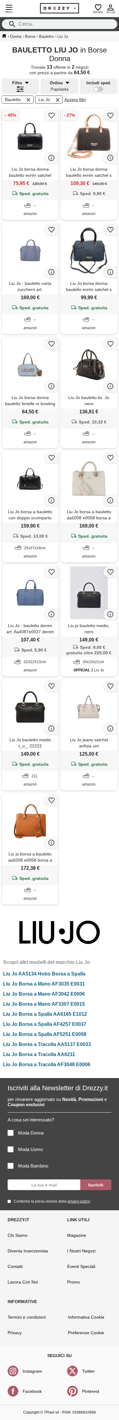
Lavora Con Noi (23, 1282)
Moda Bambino (33, 1165)
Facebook (32, 1391)
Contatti (15, 1266)
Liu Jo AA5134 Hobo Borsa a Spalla (44, 973)
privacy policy (78, 1201)
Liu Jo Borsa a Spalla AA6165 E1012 (45, 1014)
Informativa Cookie (86, 1317)
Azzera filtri (75, 99)
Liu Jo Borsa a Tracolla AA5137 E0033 (47, 1044)
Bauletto (13, 99)
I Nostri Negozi (81, 1250)
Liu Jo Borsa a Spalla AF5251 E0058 (44, 1034)
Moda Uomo (30, 1149)
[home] (4, 36)
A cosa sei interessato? (31, 1119)
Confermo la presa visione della (52, 1201)
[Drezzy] (59, 8)
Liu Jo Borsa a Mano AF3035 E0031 (44, 983)
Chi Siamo (17, 1235)
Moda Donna (31, 1132)
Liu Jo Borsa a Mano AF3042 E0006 (44, 994)
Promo (73, 1282)
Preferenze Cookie (86, 1332)
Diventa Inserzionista (28, 1250)
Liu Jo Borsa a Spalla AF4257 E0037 (44, 1024)
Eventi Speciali (81, 1266)
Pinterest (90, 1391)
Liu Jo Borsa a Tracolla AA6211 (39, 1054)
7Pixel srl (51, 1412)
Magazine (76, 1235)
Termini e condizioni (27, 1317)
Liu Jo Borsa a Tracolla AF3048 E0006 (46, 1064)
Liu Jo (44, 99)
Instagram (32, 1371)
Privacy (15, 1332)
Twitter (88, 1371)
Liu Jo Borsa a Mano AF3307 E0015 (44, 1004)
